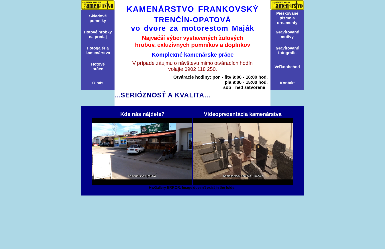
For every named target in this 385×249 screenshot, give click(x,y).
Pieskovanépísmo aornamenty (287, 18)
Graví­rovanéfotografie (287, 50)
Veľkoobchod (287, 67)
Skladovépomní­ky (98, 18)
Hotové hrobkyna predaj (98, 34)
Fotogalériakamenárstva (98, 50)
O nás (97, 83)
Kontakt (287, 83)
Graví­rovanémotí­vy (287, 34)
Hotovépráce (98, 66)
